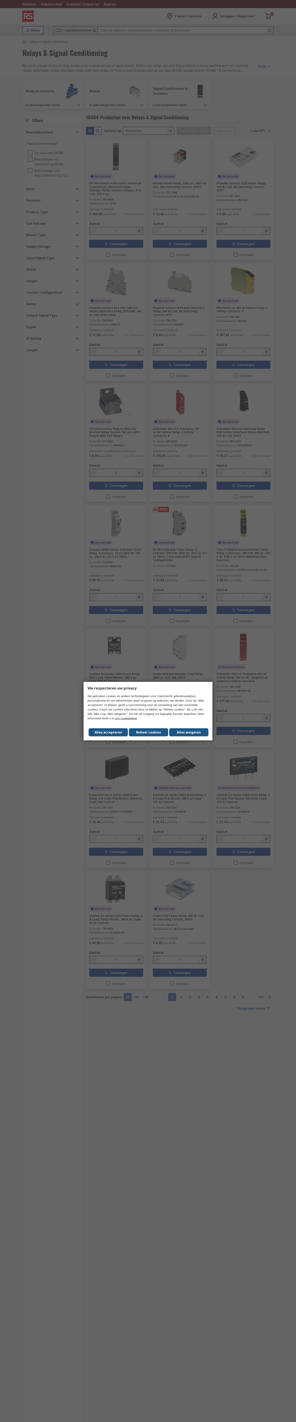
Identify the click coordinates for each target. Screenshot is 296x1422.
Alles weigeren (189, 732)
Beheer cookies (148, 732)
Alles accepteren (108, 732)
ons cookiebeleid (126, 718)
